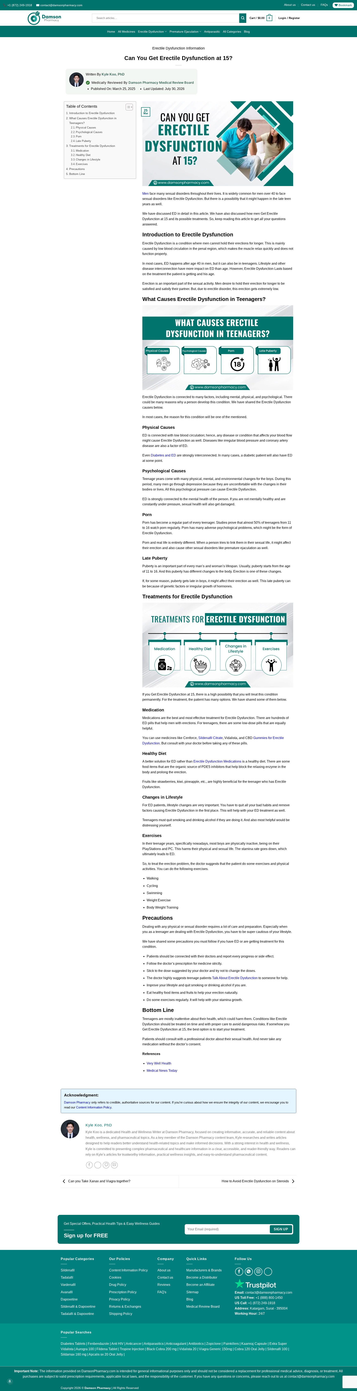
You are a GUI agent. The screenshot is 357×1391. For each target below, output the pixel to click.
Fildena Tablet (106, 1349)
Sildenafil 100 (277, 1349)
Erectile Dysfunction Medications (217, 761)
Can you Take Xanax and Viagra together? (98, 1181)
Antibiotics (196, 1343)
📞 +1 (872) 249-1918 (18, 5)
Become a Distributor (201, 1277)
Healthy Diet (83, 155)
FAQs (324, 4)
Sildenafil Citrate (210, 738)
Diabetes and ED (163, 455)
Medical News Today (162, 1070)
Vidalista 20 (187, 1349)
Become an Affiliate (200, 1284)
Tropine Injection (132, 1349)
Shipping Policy (120, 1314)
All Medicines (126, 31)
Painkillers (231, 1343)
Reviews (163, 1284)
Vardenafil (68, 1284)
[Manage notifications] (9, 1381)
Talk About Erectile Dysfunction (235, 978)
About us (290, 4)
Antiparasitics (154, 1343)
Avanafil (67, 1292)
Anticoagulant (176, 1343)
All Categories (232, 31)
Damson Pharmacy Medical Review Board (161, 82)
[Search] (242, 18)
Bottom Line (77, 174)
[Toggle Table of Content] (127, 107)
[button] (261, 18)
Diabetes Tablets (73, 1343)
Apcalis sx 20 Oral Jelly (106, 1354)
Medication (82, 150)
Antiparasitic (212, 31)
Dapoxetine (69, 1299)
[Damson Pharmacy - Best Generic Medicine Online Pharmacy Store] (44, 18)
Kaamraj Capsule (254, 1343)
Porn (78, 136)
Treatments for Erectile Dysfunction (92, 145)
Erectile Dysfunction (151, 31)
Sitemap (192, 1292)
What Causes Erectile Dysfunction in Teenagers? (93, 121)
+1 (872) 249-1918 (261, 1303)
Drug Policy (117, 1284)
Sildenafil (68, 1270)
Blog (247, 31)
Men (146, 193)
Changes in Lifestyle (88, 159)
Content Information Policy (93, 1107)
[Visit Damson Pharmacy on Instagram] (258, 1271)
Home (111, 31)
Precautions (77, 169)
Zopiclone (213, 1343)
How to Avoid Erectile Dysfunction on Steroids (256, 1181)
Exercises (82, 164)
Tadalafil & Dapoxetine (77, 1314)
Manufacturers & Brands (204, 1270)
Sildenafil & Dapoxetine (78, 1306)
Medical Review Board (203, 1306)
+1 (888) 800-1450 (269, 1297)
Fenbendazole (98, 1343)
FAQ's (161, 1292)
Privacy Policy (119, 1299)
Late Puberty (83, 141)
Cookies (115, 1277)
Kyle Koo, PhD (113, 74)
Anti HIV (117, 1343)
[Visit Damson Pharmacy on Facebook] (239, 1271)
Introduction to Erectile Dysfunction (92, 113)
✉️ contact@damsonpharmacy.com (59, 5)
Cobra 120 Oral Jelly (249, 1349)
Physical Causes (86, 127)
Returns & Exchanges (125, 1306)
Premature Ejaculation (184, 31)
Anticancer (134, 1343)
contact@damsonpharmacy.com (268, 1292)
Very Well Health (159, 1063)
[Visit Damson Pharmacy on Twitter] (268, 1271)
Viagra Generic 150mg (215, 1349)
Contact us (308, 4)
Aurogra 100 (85, 1349)
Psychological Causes (89, 132)
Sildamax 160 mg (73, 1354)
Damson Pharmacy (77, 1102)
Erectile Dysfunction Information (178, 48)
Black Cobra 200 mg (162, 1349)
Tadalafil (67, 1277)
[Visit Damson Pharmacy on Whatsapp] (249, 1271)
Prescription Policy (123, 1292)
